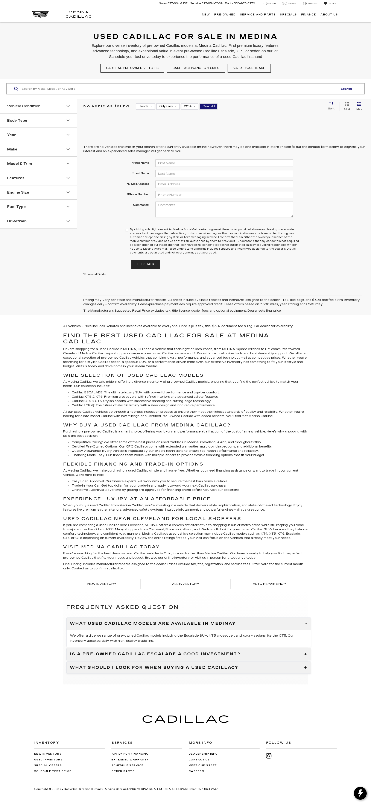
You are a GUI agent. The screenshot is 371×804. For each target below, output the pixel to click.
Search (346, 89)
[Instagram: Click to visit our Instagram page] (271, 756)
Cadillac (187, 416)
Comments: (141, 204)
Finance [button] (308, 14)
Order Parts (123, 771)
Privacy (97, 788)
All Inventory (185, 584)
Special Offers (48, 765)
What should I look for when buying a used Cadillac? (154, 668)
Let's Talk (145, 264)
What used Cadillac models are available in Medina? (153, 624)
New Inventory (101, 584)
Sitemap (84, 788)
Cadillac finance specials (195, 68)
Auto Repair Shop (269, 584)
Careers (196, 771)
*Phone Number (138, 194)
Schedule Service (127, 765)
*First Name (140, 162)
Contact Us (199, 759)
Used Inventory (48, 759)
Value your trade (249, 68)
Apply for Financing (130, 753)
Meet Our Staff (203, 765)
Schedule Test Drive (52, 771)
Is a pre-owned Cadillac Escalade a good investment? (155, 654)
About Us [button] (329, 14)
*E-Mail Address (138, 183)
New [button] (206, 14)
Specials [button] (288, 14)
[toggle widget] (360, 793)
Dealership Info (203, 753)
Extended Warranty (130, 759)
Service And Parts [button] (258, 14)
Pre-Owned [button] (225, 14)
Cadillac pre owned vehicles (132, 68)
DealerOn (70, 788)
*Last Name (140, 173)
